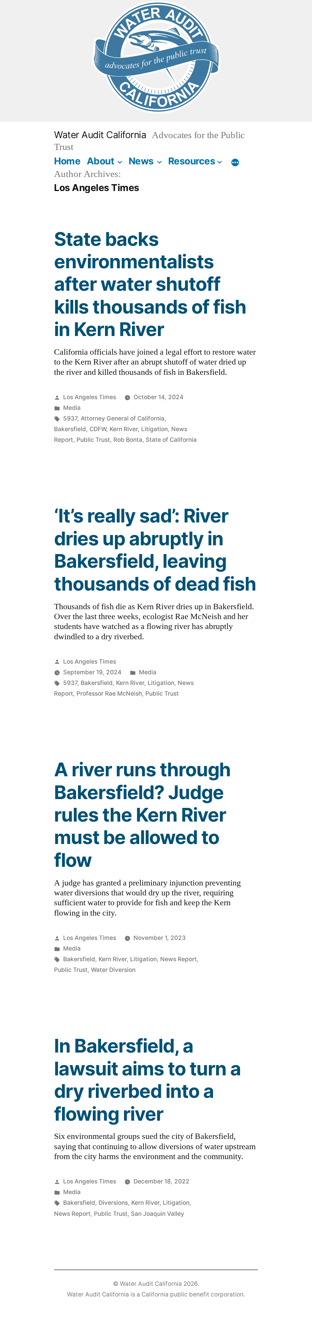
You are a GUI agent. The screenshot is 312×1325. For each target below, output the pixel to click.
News (141, 161)
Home (67, 161)
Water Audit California (100, 134)
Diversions (113, 1202)
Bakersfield (70, 429)
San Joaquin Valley (157, 1213)
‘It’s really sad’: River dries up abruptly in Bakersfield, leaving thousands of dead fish (155, 549)
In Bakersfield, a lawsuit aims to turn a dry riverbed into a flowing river (147, 1079)
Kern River (124, 429)
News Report (178, 959)
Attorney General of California (122, 418)
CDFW (97, 429)
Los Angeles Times (89, 397)
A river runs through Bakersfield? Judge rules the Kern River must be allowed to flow (142, 814)
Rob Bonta (127, 439)
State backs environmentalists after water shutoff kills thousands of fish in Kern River (150, 284)
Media (72, 407)
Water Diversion (113, 969)
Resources (191, 161)
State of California (171, 439)
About (101, 161)
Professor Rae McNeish (109, 693)
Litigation (154, 429)
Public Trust (93, 439)
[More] (235, 162)
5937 (70, 418)
